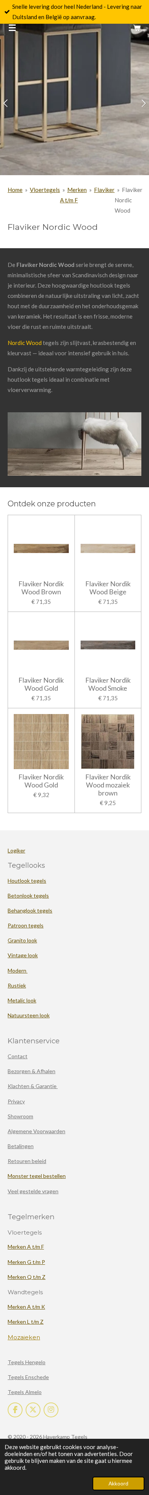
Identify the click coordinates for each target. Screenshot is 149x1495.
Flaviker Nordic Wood (129, 200)
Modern (18, 970)
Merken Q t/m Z (26, 1277)
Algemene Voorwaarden (36, 1131)
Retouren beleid (27, 1161)
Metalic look (22, 1000)
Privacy (16, 1101)
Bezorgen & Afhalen (31, 1071)
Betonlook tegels (28, 895)
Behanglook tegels (30, 910)
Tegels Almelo (25, 1392)
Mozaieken (24, 1337)
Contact (18, 1056)
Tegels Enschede (28, 1377)
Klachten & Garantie (33, 1086)
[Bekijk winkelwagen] (136, 27)
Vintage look (23, 955)
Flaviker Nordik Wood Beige (108, 588)
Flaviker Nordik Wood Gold (41, 684)
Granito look (22, 940)
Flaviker (104, 189)
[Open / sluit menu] (12, 27)
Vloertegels (45, 189)
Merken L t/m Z (26, 1321)
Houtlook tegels (27, 880)
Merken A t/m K (26, 1306)
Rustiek (17, 985)
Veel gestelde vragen (33, 1191)
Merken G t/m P (26, 1262)
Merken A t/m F (26, 1246)
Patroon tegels (26, 925)
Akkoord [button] (118, 1483)
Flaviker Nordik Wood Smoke (108, 684)
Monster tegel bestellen (37, 1176)
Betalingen (21, 1146)
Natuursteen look (29, 1015)
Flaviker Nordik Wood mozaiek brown (108, 785)
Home (15, 189)
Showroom (20, 1116)
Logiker (16, 850)
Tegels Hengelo (26, 1362)
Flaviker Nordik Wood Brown (41, 588)
